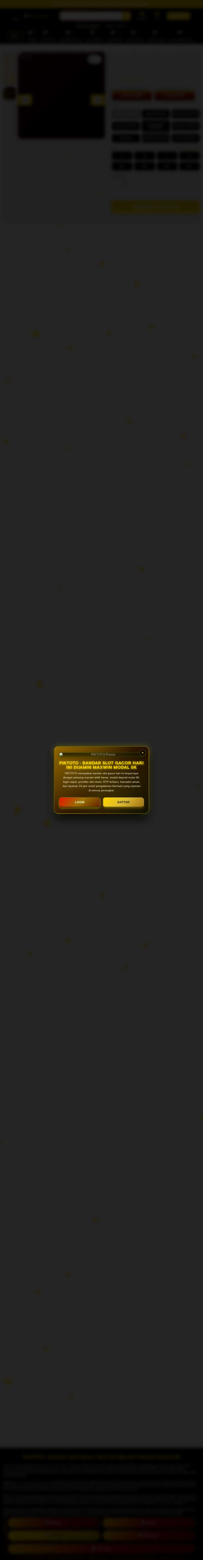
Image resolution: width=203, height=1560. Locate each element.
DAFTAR (123, 802)
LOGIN (79, 802)
